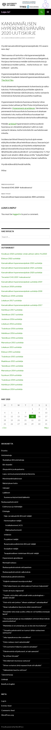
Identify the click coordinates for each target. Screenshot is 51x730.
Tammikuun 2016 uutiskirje (12, 338)
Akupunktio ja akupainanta (13, 469)
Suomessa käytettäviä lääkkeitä (17, 497)
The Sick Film (7, 80)
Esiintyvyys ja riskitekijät (12, 506)
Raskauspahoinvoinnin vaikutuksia (16, 572)
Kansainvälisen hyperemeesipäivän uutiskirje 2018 (21, 291)
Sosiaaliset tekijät (11, 549)
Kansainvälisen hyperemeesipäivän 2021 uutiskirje (23, 195)
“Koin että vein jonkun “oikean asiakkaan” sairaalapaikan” (25, 602)
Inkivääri (6, 488)
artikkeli (12, 123)
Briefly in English (8, 684)
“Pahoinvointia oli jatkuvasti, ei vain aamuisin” (21, 651)
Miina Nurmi (14, 38)
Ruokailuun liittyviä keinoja (13, 460)
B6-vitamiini (7, 464)
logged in (17, 214)
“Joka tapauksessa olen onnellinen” (17, 637)
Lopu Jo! (5, 12)
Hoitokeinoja (6, 455)
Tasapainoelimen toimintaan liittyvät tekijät (21, 553)
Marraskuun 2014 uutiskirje (12, 370)
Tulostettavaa (7, 675)
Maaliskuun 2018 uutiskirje (12, 296)
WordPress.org (7, 715)
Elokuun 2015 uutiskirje (10, 352)
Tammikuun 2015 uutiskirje (12, 366)
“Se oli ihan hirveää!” (11, 656)
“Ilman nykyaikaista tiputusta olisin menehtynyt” (22, 607)
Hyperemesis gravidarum (23, 108)
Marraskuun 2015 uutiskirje (12, 342)
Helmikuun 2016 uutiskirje (11, 333)
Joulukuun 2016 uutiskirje (11, 319)
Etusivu (4, 450)
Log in (3, 701)
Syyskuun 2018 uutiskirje (11, 286)
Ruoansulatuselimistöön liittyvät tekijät (20, 544)
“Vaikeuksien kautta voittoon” (15, 670)
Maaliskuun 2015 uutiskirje (12, 361)
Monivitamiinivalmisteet (12, 478)
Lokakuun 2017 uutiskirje (11, 300)
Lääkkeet (6, 492)
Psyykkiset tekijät (11, 539)
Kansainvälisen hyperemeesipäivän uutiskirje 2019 (21, 282)
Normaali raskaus (9, 563)
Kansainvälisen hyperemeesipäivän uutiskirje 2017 (21, 305)
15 (32, 416)
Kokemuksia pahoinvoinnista (13, 577)
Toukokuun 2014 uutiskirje (12, 380)
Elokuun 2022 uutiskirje (10, 258)
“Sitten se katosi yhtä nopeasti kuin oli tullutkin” (22, 665)
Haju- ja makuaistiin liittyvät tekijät (18, 516)
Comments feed (8, 710)
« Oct (4, 428)
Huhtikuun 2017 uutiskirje (11, 310)
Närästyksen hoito (10, 483)
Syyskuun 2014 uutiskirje (11, 375)
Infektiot (7, 534)
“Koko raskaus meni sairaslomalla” (16, 642)
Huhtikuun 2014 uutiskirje (11, 384)
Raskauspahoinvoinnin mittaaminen (17, 567)
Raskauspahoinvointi (9, 502)
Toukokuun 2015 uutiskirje (12, 356)
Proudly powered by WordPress (12, 727)
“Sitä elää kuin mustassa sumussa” (16, 661)
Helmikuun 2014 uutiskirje (11, 389)
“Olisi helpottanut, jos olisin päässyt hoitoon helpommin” (26, 586)
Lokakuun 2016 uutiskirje (11, 324)
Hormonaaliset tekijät (12, 520)
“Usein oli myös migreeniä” (13, 591)
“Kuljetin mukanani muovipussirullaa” (17, 581)
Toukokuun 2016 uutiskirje (12, 328)
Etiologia (6, 511)
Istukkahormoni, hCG (14, 525)
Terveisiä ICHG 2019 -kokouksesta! (16, 186)
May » (46, 428)
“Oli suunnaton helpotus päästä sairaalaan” (20, 647)
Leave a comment (27, 38)
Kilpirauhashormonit (13, 530)
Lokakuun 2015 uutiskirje (11, 347)
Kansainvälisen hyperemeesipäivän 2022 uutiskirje (21, 263)
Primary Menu (48, 12)
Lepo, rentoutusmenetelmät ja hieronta (19, 474)
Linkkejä (4, 679)
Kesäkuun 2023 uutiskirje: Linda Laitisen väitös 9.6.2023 (24, 254)
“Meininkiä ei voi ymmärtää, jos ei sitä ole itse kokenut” (25, 626)
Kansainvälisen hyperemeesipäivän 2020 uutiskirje (21, 272)
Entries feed (6, 706)
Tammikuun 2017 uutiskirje (12, 314)
